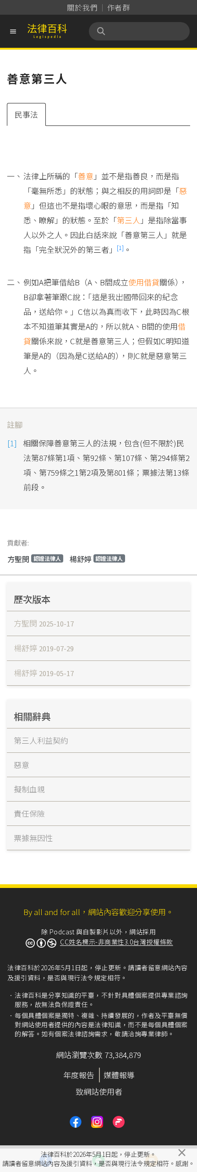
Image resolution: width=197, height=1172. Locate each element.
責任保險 (29, 813)
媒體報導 (119, 1075)
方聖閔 (34, 558)
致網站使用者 (99, 1091)
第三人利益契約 (41, 740)
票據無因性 (33, 837)
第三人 (128, 220)
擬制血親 (29, 789)
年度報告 (78, 1075)
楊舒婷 (96, 558)
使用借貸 (143, 282)
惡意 (21, 764)
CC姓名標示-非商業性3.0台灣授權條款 (116, 941)
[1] (120, 247)
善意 (85, 176)
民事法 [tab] (26, 114)
